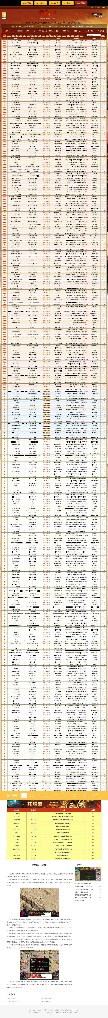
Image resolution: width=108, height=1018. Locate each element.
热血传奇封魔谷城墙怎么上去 (83, 883)
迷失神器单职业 (46, 1001)
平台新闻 (56, 795)
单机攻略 (31, 795)
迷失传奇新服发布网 (13, 1001)
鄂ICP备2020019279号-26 (73, 1012)
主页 (24, 795)
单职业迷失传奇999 (47, 998)
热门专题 (39, 795)
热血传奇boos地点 (80, 900)
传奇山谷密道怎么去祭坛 (81, 892)
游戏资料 (48, 795)
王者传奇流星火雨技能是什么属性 (84, 889)
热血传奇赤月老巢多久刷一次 (83, 898)
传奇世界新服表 (95, 795)
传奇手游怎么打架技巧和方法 (83, 895)
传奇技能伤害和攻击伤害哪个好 (83, 886)
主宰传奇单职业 (12, 998)
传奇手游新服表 (75, 795)
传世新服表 (85, 795)
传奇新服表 (64, 795)
